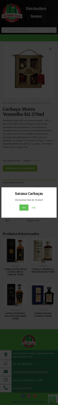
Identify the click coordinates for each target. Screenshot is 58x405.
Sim (24, 207)
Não (34, 207)
